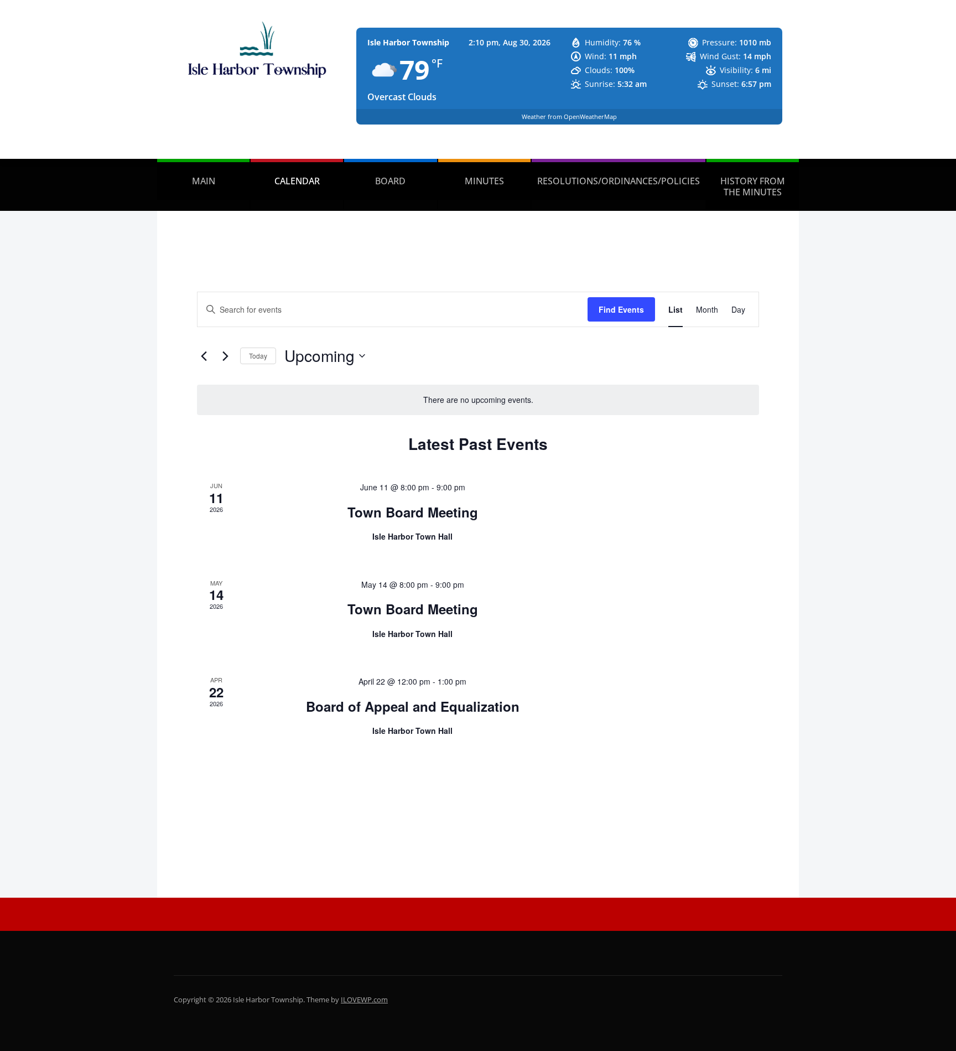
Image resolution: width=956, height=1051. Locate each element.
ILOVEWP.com (364, 1000)
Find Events (621, 309)
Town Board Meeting (412, 512)
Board (390, 181)
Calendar (297, 181)
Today (258, 355)
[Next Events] (225, 356)
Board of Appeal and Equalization (412, 706)
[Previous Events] (203, 356)
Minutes (484, 181)
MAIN (203, 181)
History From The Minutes (752, 186)
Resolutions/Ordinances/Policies (618, 181)
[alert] (478, 400)
